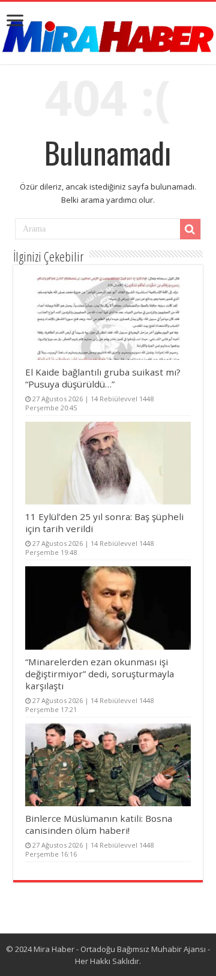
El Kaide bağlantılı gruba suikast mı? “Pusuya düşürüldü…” (103, 378)
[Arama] (190, 229)
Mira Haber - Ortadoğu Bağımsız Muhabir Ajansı (120, 949)
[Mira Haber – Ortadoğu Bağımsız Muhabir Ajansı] (108, 33)
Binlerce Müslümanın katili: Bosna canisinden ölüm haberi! (98, 824)
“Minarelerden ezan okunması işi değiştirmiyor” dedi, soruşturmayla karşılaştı (99, 674)
